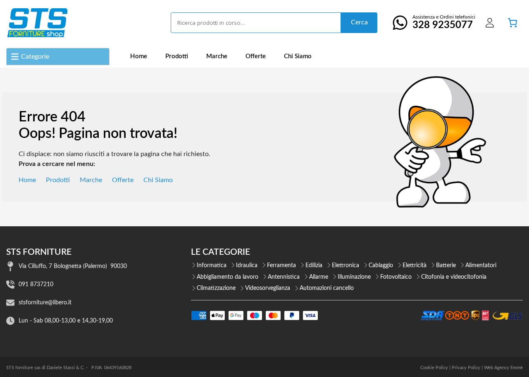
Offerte (255, 56)
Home (138, 56)
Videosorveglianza (267, 288)
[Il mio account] (490, 22)
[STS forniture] (37, 22)
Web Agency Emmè (503, 367)
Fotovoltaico (396, 277)
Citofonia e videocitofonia (453, 277)
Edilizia (313, 265)
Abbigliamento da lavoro (227, 277)
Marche (216, 56)
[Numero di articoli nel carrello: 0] (512, 22)
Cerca (359, 22)
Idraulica (246, 265)
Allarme (318, 277)
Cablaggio (381, 265)
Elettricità (415, 265)
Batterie (446, 265)
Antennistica (284, 277)
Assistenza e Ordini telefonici (443, 22)
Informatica (211, 265)
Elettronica (345, 265)
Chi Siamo (298, 56)
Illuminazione (354, 277)
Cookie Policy (434, 367)
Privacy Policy (466, 367)
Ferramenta (281, 265)
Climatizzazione (216, 288)
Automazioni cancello (327, 288)
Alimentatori (480, 265)
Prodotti (176, 56)
